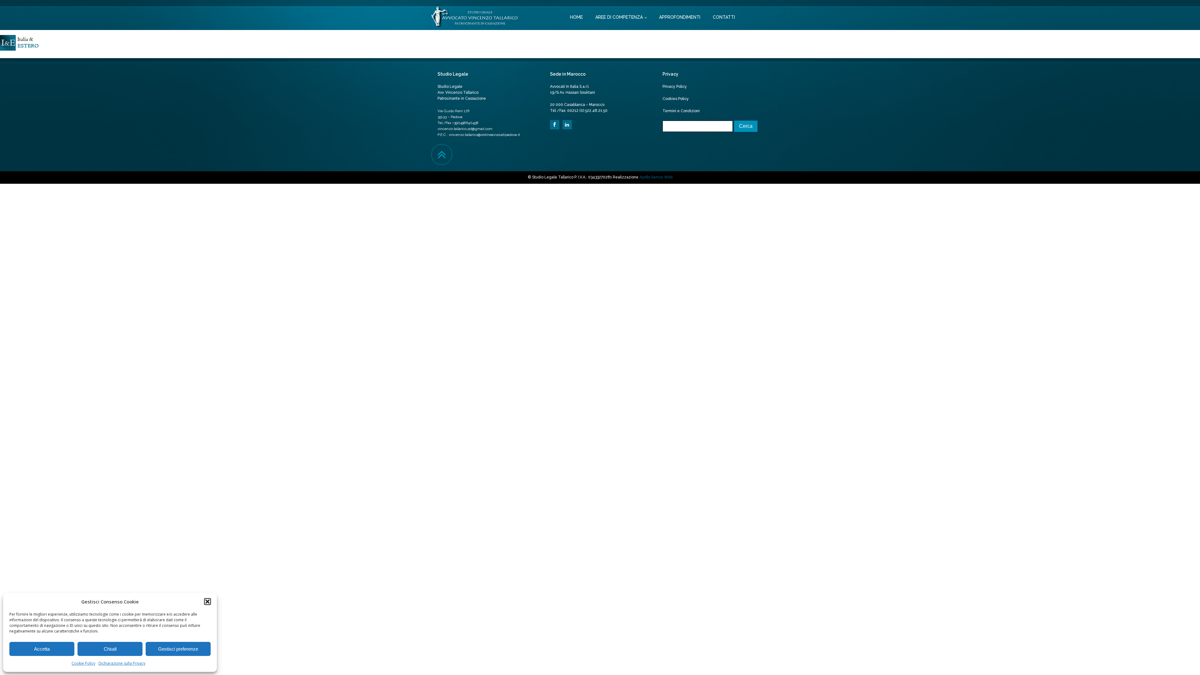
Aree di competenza (619, 17)
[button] (207, 601)
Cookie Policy (83, 663)
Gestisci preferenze (178, 649)
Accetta (42, 649)
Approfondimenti (679, 17)
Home (576, 17)
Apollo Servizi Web (655, 177)
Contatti (724, 17)
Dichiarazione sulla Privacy (121, 663)
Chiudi (110, 649)
